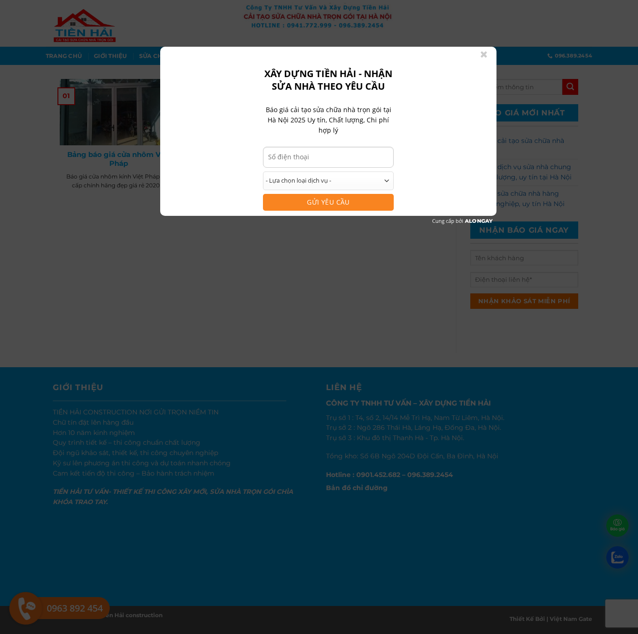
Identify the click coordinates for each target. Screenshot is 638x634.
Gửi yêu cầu (328, 202)
